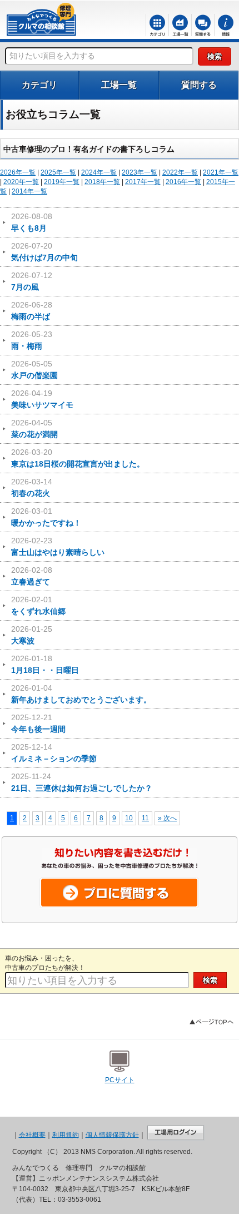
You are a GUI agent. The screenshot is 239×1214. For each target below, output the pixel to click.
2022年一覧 (180, 172)
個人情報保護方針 (112, 1134)
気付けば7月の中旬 (44, 251)
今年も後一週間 (38, 723)
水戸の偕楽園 (34, 369)
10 (129, 818)
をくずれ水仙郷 (38, 605)
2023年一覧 (139, 172)
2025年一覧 (58, 172)
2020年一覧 (21, 182)
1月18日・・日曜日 (45, 664)
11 (145, 818)
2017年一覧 (143, 182)
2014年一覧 (29, 191)
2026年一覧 (18, 172)
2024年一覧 (99, 172)
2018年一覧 (102, 182)
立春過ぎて (31, 576)
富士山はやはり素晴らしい (57, 546)
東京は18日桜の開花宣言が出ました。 (78, 458)
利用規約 (65, 1134)
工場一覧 (119, 85)
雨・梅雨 (31, 340)
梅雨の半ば (31, 310)
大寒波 (31, 635)
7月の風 (31, 281)
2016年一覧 (183, 182)
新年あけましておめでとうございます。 (81, 693)
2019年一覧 (61, 182)
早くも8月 (31, 222)
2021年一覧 (220, 172)
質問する (199, 85)
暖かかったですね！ (46, 517)
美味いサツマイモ (42, 399)
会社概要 (32, 1134)
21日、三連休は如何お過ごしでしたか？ (81, 782)
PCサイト (120, 1080)
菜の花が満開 (34, 428)
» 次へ (167, 818)
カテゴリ (39, 85)
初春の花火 (31, 487)
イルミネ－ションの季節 (54, 752)
